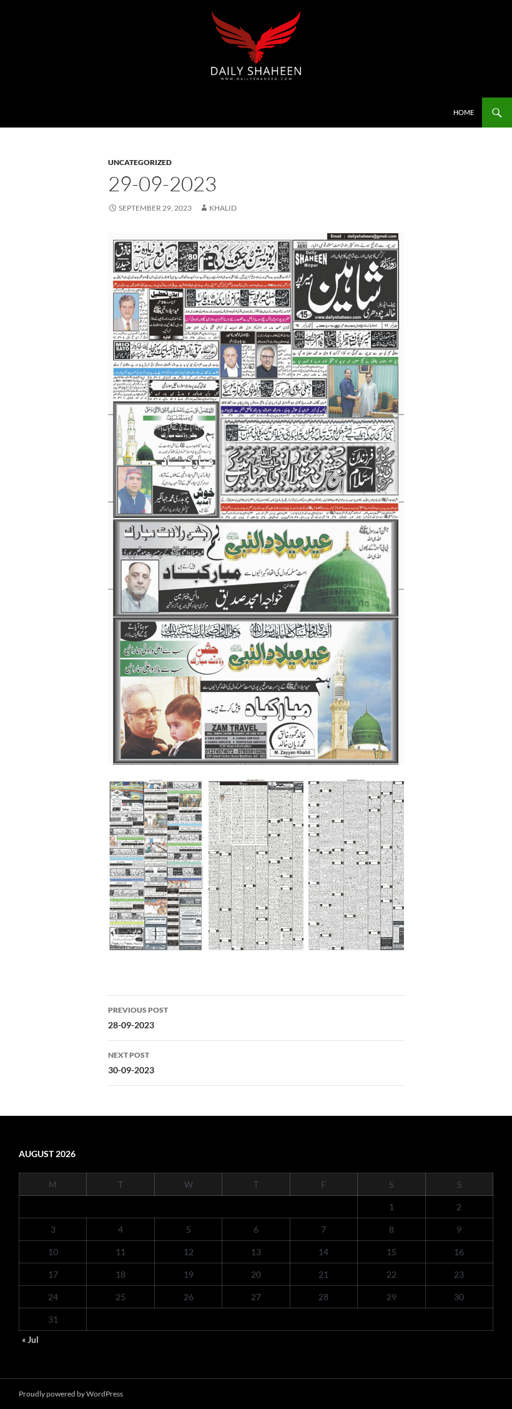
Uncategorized (140, 162)
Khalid (223, 208)
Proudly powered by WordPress (71, 1393)
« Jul (30, 1339)
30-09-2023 (131, 1062)
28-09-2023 (138, 1017)
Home (463, 112)
